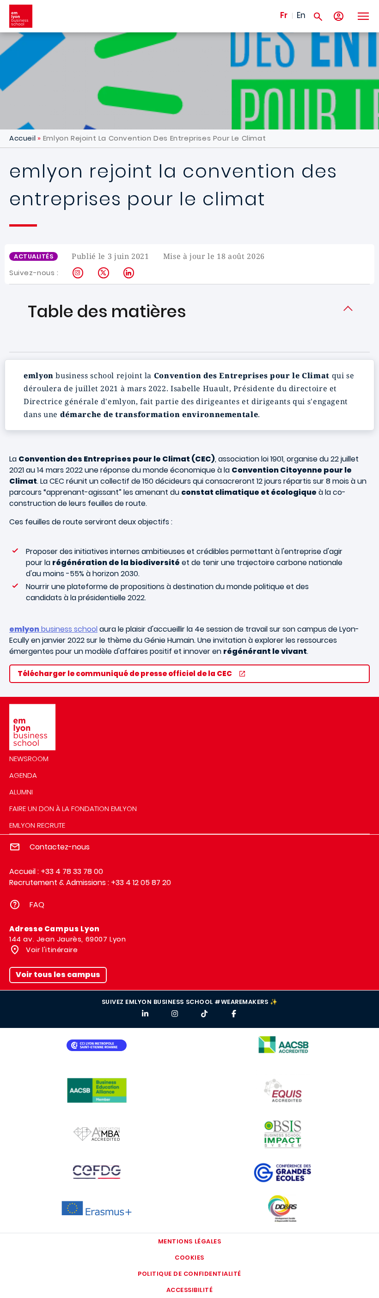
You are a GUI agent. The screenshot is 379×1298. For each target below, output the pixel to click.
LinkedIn (129, 272)
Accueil (22, 138)
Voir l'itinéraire (51, 949)
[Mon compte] (338, 16)
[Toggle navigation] (362, 16)
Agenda (23, 775)
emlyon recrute (37, 825)
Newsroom (29, 758)
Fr (283, 15)
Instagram (78, 272)
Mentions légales (189, 1241)
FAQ (37, 904)
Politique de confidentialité (189, 1273)
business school (53, 629)
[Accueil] (20, 16)
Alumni (21, 792)
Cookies (189, 1257)
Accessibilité (189, 1290)
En (301, 15)
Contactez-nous (60, 847)
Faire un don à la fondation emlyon (73, 808)
